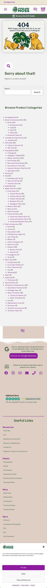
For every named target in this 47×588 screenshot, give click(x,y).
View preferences (23, 580)
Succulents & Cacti (9, 474)
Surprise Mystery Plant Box (12, 478)
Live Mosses (7, 501)
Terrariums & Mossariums (12, 524)
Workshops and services (11, 439)
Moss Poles (7, 493)
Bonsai (5, 466)
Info (4, 435)
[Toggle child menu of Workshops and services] (42, 439)
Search (7, 89)
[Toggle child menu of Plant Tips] (42, 431)
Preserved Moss (9, 509)
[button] (43, 547)
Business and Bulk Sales (11, 443)
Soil (4, 528)
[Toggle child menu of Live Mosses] (42, 501)
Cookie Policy (16, 585)
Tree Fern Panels (9, 505)
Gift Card (6, 520)
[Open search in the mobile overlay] (36, 9)
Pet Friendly (7, 470)
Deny (24, 574)
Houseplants (7, 462)
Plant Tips (6, 431)
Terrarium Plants (9, 482)
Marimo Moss (7, 497)
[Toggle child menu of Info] (42, 435)
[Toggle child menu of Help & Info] (23, 2)
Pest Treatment (8, 536)
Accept (24, 567)
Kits (4, 532)
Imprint (32, 585)
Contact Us (7, 447)
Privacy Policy (25, 585)
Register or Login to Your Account (15, 451)
